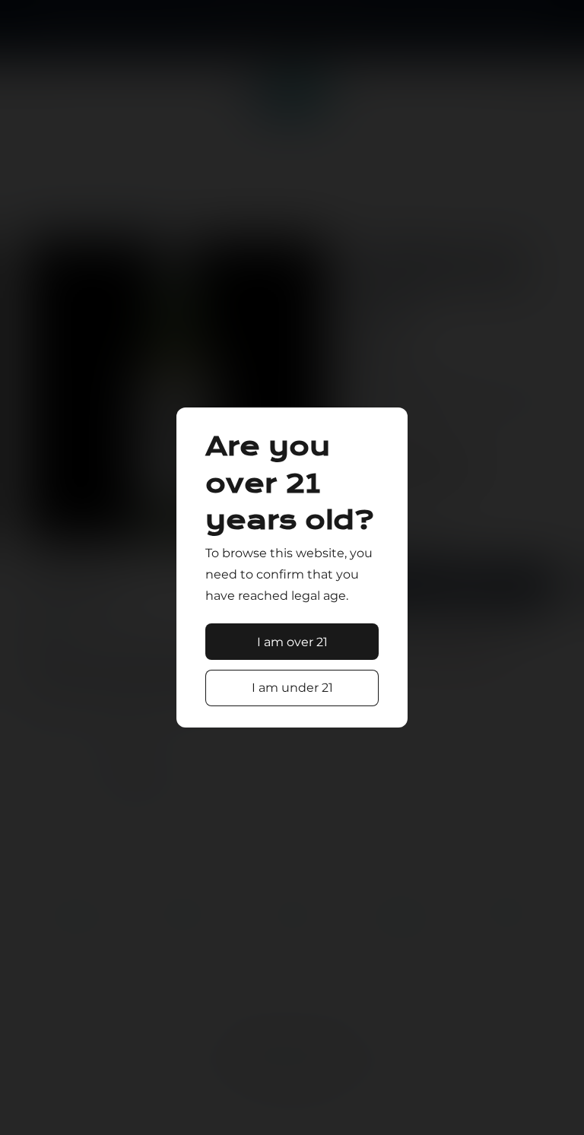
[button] (292, 641)
